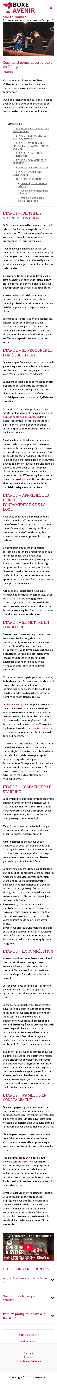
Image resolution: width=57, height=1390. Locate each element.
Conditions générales (28, 1361)
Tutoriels (8, 71)
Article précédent (28, 1335)
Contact (28, 1353)
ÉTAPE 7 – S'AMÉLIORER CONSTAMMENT (28, 173)
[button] (28, 1280)
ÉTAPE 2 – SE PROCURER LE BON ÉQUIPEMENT (29, 137)
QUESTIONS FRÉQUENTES (30, 179)
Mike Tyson (28, 1161)
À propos (29, 1357)
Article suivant (28, 1341)
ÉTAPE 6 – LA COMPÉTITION (32, 167)
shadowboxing (14, 704)
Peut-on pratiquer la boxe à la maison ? (31, 199)
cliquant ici (25, 479)
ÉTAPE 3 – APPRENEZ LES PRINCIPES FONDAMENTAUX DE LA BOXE (31, 146)
